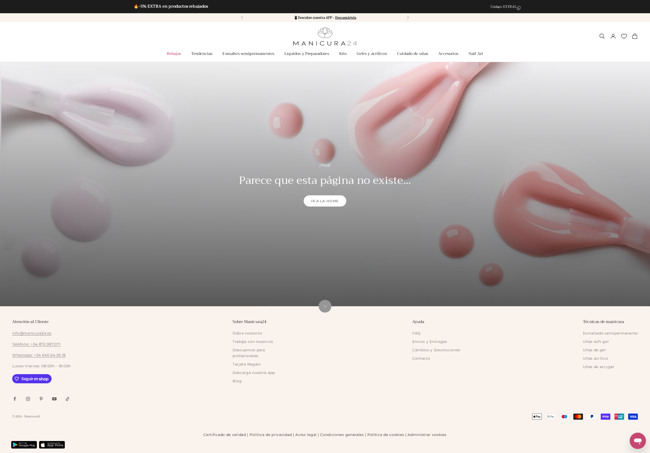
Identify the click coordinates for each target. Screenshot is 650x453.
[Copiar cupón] (519, 8)
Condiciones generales (342, 434)
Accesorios (448, 53)
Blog (237, 381)
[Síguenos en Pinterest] (41, 398)
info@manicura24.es (32, 333)
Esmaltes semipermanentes (248, 53)
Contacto (421, 358)
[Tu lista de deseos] (624, 36)
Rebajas (174, 53)
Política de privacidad (271, 434)
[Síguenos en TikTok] (67, 398)
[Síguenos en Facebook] (14, 398)
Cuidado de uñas (412, 53)
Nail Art (475, 53)
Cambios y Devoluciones (436, 350)
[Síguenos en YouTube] (54, 398)
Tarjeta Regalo (247, 364)
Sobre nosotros (247, 333)
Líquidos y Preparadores (306, 53)
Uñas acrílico (595, 358)
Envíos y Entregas (429, 341)
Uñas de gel (594, 350)
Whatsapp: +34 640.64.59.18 (39, 355)
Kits (343, 53)
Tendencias (202, 53)
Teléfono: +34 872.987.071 (36, 344)
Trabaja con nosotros (253, 341)
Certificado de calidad (224, 434)
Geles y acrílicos (372, 53)
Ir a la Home (325, 201)
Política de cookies (385, 434)
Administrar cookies (427, 434)
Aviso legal (306, 434)
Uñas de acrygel (598, 366)
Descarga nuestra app (254, 372)
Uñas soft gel (596, 341)
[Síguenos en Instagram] (27, 398)
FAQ (416, 333)
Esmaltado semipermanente (610, 333)
